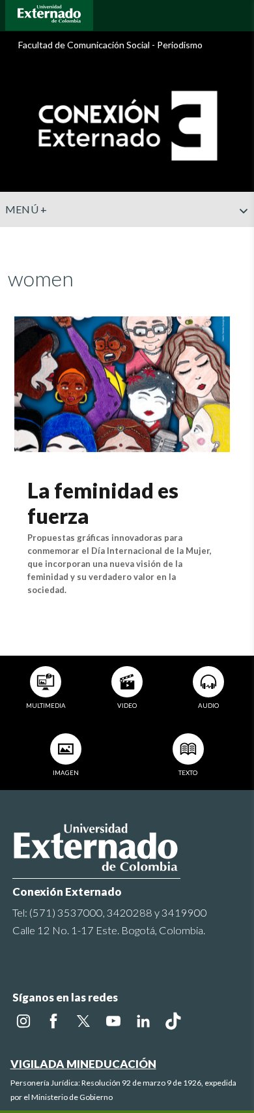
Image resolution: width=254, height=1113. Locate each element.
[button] (239, 237)
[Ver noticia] (122, 382)
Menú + (26, 209)
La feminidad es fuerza (102, 503)
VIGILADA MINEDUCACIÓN (83, 1064)
